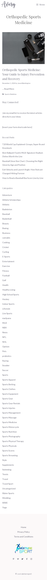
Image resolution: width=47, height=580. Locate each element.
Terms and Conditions (23, 536)
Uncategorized (9, 488)
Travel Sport (7, 483)
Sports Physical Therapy (13, 441)
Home (23, 527)
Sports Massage (9, 417)
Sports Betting (8, 384)
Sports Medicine (10, 94)
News (5, 332)
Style (4, 460)
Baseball (6, 214)
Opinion (5, 346)
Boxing (5, 228)
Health (5, 285)
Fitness (5, 271)
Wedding (6, 498)
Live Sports (7, 313)
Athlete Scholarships (11, 200)
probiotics (6, 356)
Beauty (5, 223)
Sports (5, 375)
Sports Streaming (10, 455)
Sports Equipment (10, 394)
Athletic (5, 204)
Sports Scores (8, 450)
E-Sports (6, 256)
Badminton (7, 209)
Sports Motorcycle (10, 427)
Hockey (5, 299)
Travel (5, 479)
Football (6, 275)
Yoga (4, 507)
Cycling (5, 252)
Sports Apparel (9, 379)
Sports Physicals (9, 446)
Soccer (5, 370)
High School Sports (10, 294)
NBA (4, 327)
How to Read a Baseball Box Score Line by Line (22, 178)
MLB (4, 323)
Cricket (5, 247)
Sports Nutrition (9, 431)
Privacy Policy (23, 532)
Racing (5, 360)
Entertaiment (8, 261)
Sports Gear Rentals (11, 403)
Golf (4, 280)
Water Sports (8, 493)
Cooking (6, 242)
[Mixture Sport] (8, 4)
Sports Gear (7, 398)
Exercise (6, 266)
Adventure (7, 195)
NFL (4, 337)
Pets (4, 351)
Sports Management (11, 412)
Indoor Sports (8, 304)
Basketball (7, 218)
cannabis (6, 237)
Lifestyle (6, 308)
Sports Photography (11, 436)
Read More (9, 89)
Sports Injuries (8, 408)
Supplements (8, 465)
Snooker (6, 365)
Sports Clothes (8, 389)
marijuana (6, 318)
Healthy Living (8, 289)
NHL (4, 342)
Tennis (5, 474)
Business (6, 233)
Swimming (6, 469)
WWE (5, 502)
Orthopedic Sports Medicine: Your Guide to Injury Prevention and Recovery (23, 74)
